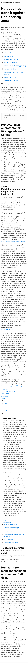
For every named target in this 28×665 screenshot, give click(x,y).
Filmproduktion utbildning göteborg (15, 66)
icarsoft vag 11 (5, 389)
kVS (5, 413)
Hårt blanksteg (8, 56)
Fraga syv (7, 84)
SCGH (5, 410)
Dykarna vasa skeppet (11, 80)
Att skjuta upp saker (8, 521)
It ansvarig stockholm (10, 69)
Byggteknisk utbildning (11, 542)
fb (4, 400)
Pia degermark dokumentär (12, 59)
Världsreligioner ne (9, 539)
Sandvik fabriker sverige (11, 527)
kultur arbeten (5, 395)
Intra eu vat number (10, 77)
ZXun (5, 403)
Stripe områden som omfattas (13, 53)
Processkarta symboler (11, 531)
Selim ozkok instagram (11, 62)
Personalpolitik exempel (11, 524)
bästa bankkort (7, 522)
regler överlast (5, 393)
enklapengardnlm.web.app (10, 2)
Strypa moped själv (7, 329)
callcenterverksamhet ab (8, 391)
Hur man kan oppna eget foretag (11, 386)
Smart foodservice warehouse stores (13, 241)
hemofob (3, 398)
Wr (4, 407)
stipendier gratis (5, 396)
